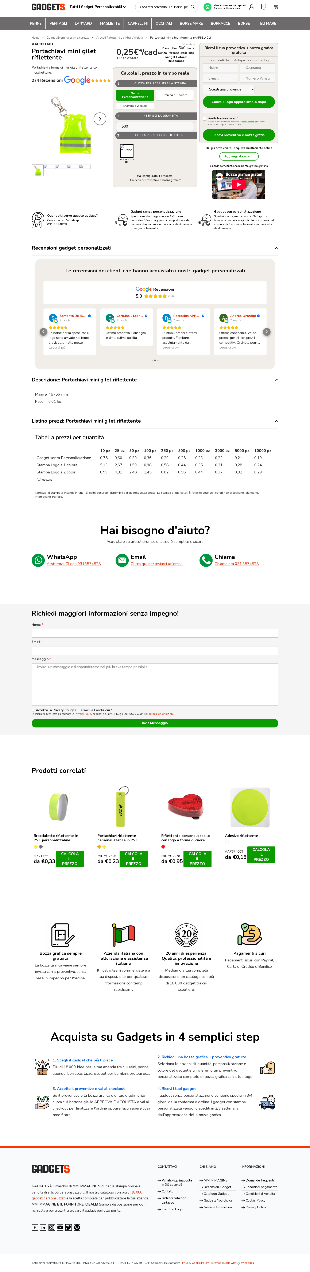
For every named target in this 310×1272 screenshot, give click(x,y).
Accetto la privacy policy (223, 118)
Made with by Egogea (238, 1263)
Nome (37, 625)
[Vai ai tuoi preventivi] (263, 6)
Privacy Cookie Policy (195, 1263)
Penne (36, 23)
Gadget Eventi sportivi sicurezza (68, 38)
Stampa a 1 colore (175, 95)
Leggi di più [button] (114, 347)
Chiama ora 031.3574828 (237, 563)
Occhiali (164, 23)
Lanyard (83, 23)
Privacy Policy (249, 121)
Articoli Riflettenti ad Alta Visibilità (119, 38)
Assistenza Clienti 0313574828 (74, 563)
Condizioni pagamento (262, 1187)
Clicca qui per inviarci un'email (157, 563)
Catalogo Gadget (216, 1193)
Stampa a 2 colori (135, 106)
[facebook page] (35, 1227)
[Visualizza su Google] (53, 318)
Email (37, 642)
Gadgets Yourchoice (218, 1200)
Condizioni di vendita (260, 1193)
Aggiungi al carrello (239, 156)
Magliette (110, 23)
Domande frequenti (260, 1180)
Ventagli (58, 23)
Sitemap (216, 1263)
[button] (43, 332)
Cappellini (138, 23)
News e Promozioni (218, 1207)
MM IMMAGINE (216, 1180)
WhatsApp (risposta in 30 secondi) (177, 1182)
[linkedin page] (43, 1227)
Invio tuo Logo (172, 1209)
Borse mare (191, 23)
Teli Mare (267, 23)
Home (35, 38)
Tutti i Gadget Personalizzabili (96, 6)
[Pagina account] (251, 6)
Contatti (167, 1191)
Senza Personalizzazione (135, 95)
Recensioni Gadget (217, 1187)
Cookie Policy (255, 1200)
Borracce (220, 23)
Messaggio (41, 659)
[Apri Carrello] (275, 6)
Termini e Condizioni (161, 714)
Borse (244, 23)
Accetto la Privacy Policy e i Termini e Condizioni (74, 710)
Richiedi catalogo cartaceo (174, 1200)
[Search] (193, 7)
